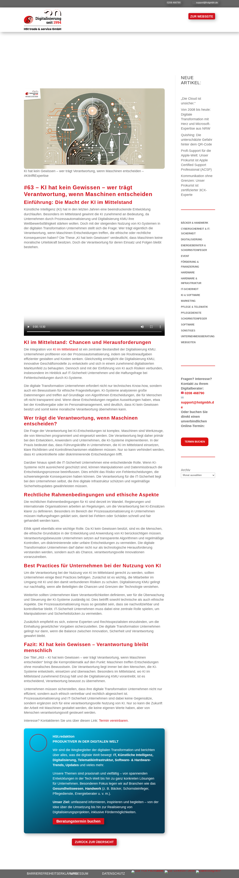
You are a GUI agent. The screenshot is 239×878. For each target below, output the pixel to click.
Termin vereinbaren (113, 720)
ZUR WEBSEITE (201, 16)
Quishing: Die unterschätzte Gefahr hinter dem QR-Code (197, 139)
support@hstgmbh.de (207, 2)
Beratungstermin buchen (78, 821)
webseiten (188, 342)
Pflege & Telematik (194, 306)
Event (185, 256)
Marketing (188, 301)
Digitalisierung (191, 239)
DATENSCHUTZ (113, 873)
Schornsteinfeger (194, 318)
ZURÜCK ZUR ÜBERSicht (94, 842)
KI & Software (190, 295)
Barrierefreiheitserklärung (52, 873)
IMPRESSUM (79, 873)
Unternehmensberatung (198, 336)
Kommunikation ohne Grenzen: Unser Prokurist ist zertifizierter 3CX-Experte (196, 185)
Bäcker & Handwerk (194, 222)
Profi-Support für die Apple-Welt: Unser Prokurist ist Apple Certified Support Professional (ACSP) (196, 160)
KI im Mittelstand (65, 349)
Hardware (188, 272)
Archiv (185, 470)
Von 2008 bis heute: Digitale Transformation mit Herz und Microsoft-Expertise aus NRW (196, 119)
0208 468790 (174, 2)
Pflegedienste (191, 312)
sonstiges (188, 330)
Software (188, 324)
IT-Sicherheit (189, 289)
